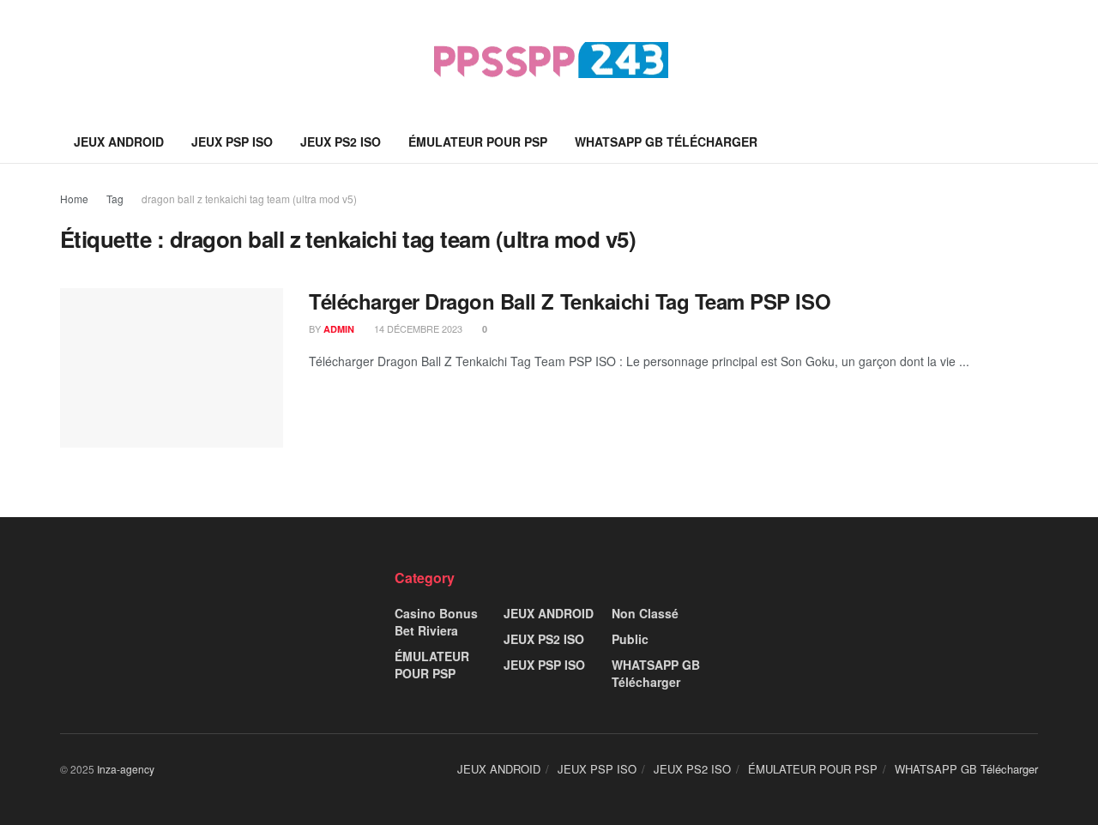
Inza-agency (125, 769)
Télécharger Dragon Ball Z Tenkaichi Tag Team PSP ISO (569, 301)
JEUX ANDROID (119, 141)
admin (338, 328)
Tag (115, 198)
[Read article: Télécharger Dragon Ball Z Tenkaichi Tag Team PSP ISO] (171, 368)
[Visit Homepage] (549, 60)
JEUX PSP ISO (232, 141)
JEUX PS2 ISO (340, 141)
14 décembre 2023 (416, 328)
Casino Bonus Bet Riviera (436, 622)
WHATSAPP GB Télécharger (666, 141)
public (630, 638)
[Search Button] (1031, 141)
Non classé (645, 613)
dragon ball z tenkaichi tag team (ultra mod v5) (249, 198)
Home (74, 198)
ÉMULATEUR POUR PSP (477, 141)
